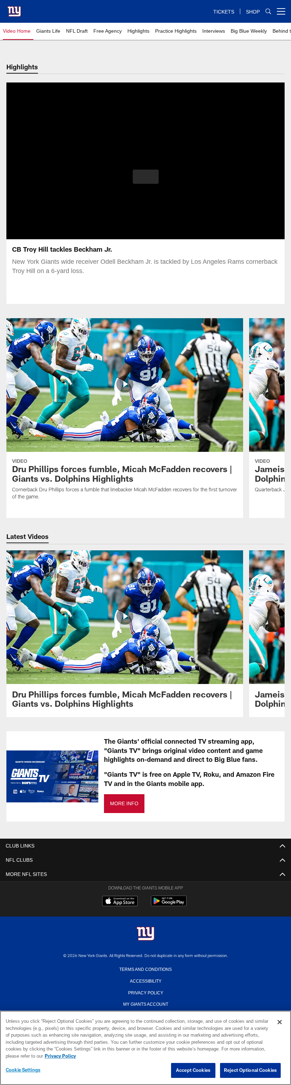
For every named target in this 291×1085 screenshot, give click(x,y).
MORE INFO (124, 804)
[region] (145, 1048)
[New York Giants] (145, 934)
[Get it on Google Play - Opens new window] (168, 904)
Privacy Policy (145, 992)
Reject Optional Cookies (250, 1070)
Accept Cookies (193, 1070)
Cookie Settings (23, 1070)
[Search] (268, 11)
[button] (145, 177)
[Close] (279, 1022)
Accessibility (145, 980)
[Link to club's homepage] (14, 8)
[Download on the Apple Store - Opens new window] (120, 902)
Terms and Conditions (145, 968)
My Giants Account (145, 1003)
